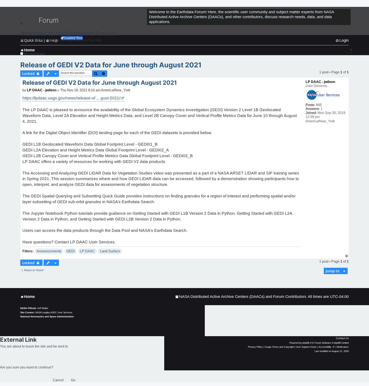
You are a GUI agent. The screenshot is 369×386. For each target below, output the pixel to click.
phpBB (305, 343)
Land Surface (110, 251)
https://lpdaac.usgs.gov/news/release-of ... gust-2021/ (71, 98)
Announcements (49, 251)
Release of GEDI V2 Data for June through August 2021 (111, 65)
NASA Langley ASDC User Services (53, 312)
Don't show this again (34, 54)
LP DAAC (87, 251)
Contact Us (342, 338)
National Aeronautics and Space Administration (47, 316)
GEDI (70, 251)
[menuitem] (240, 297)
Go (73, 380)
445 (319, 105)
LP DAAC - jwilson (320, 82)
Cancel (58, 380)
